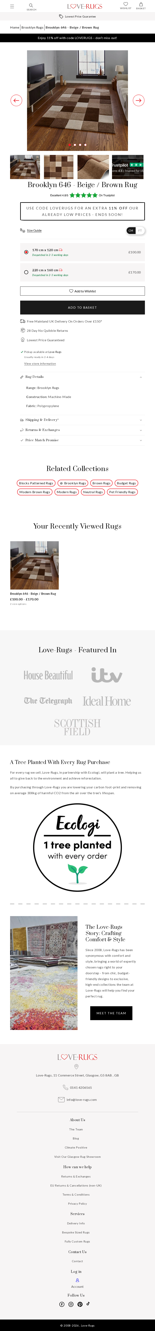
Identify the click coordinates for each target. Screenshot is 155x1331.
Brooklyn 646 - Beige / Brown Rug (72, 27)
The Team (76, 1129)
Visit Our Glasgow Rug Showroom (77, 1156)
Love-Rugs (88, 1325)
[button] (12, 6)
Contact (77, 1261)
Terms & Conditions (76, 1194)
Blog (76, 1138)
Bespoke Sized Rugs (76, 1232)
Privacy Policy (77, 1203)
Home (14, 27)
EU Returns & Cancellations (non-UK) (76, 1185)
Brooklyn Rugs (32, 27)
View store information (40, 363)
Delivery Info (76, 1223)
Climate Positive (76, 1147)
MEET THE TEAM (111, 1013)
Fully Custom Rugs (77, 1241)
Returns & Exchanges (76, 1176)
